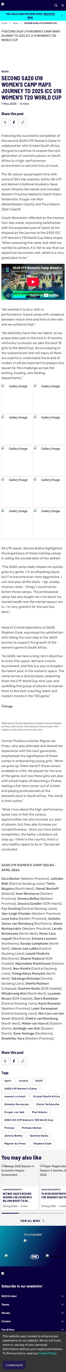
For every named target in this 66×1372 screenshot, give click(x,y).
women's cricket (15, 1096)
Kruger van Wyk (14, 1112)
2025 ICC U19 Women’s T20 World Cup (28, 1120)
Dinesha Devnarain (16, 1104)
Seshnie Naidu (39, 1135)
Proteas (9, 1127)
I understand (14, 1365)
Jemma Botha (13, 1135)
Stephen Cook (42, 1143)
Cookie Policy (47, 1353)
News (15, 23)
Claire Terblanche (47, 1104)
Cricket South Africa (46, 1096)
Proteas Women (32, 1127)
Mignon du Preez (15, 1143)
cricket (23, 1080)
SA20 (38, 1080)
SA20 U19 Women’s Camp (20, 1088)
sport (7, 1080)
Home (4, 23)
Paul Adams (39, 1112)
